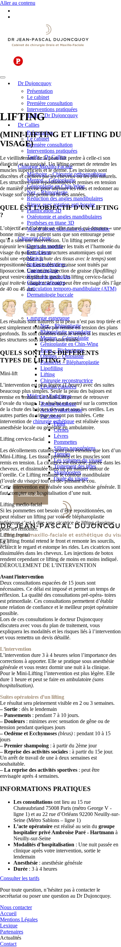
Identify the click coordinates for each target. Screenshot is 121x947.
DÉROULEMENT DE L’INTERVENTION (48, 565)
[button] (60, 565)
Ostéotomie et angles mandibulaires (64, 217)
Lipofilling (51, 368)
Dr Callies (28, 125)
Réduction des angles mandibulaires (65, 198)
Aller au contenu (17, 3)
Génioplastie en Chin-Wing (69, 344)
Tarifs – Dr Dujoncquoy (52, 115)
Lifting (47, 374)
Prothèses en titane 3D (50, 223)
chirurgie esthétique (53, 421)
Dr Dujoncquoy (34, 83)
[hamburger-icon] (2, 77)
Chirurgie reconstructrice (66, 380)
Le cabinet (38, 97)
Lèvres (61, 436)
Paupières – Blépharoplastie (69, 362)
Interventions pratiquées (52, 109)
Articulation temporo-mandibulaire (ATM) (71, 288)
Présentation (40, 91)
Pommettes (65, 442)
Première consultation (50, 103)
